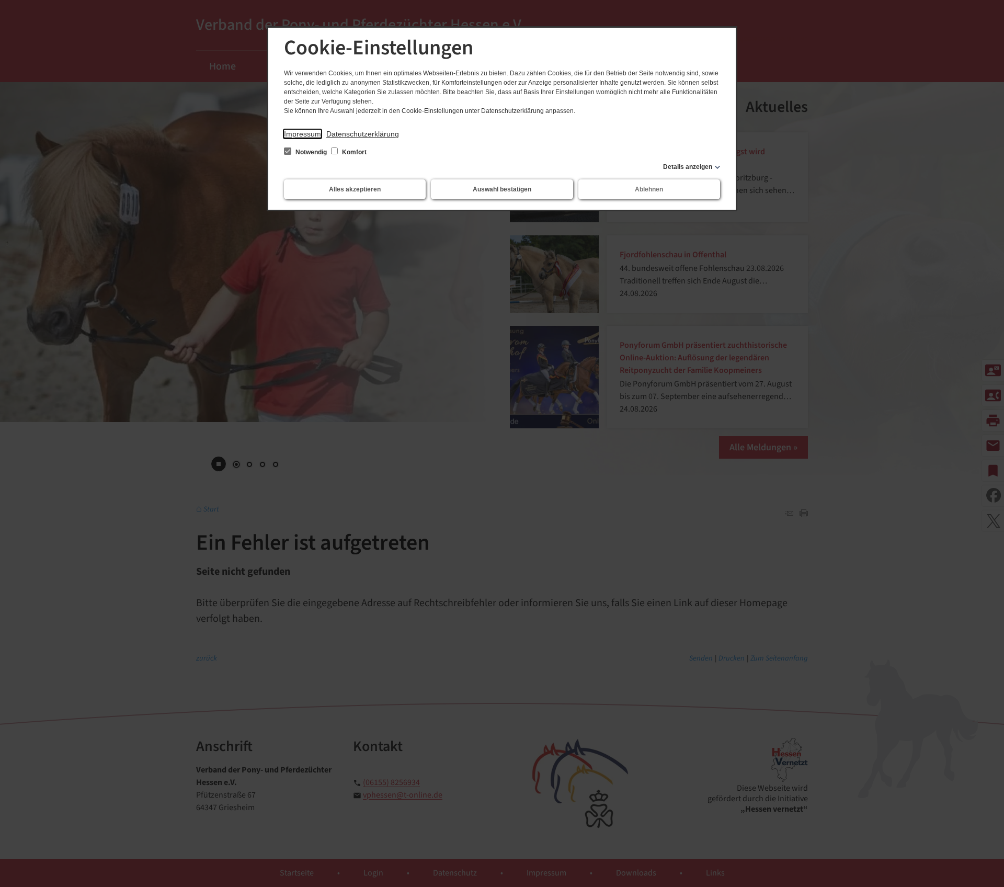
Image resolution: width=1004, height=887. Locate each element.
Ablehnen (649, 189)
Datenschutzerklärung (362, 134)
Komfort (353, 152)
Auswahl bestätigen (502, 189)
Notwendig (311, 152)
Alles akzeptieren (355, 189)
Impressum (302, 134)
